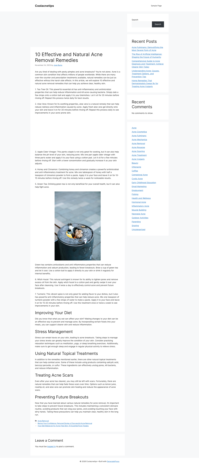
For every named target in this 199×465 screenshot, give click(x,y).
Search (135, 20)
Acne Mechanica (139, 139)
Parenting (136, 222)
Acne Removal (43, 421)
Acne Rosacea (138, 147)
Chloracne (136, 167)
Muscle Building (139, 210)
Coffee (135, 171)
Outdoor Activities (140, 218)
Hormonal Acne (139, 202)
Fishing (135, 194)
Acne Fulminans (139, 136)
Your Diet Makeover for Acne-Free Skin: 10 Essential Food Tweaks (63, 426)
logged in (51, 446)
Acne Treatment (139, 155)
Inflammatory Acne (140, 206)
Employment (137, 190)
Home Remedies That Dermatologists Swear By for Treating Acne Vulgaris (145, 83)
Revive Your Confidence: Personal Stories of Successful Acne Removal (65, 423)
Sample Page (156, 6)
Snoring (135, 225)
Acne (134, 128)
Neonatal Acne (138, 214)
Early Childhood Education (144, 182)
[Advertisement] (77, 30)
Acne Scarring (138, 151)
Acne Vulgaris (138, 159)
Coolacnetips (44, 5)
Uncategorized (138, 229)
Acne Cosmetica (139, 132)
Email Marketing (139, 186)
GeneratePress (113, 461)
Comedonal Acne (140, 175)
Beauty (135, 163)
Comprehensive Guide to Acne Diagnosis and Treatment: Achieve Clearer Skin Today (148, 64)
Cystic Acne (137, 179)
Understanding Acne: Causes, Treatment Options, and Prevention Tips (145, 74)
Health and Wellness (141, 198)
